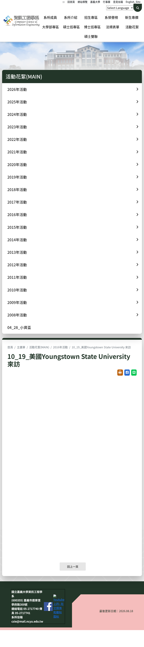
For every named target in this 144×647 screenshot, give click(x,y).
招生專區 (91, 17)
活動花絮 (132, 26)
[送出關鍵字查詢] (137, 8)
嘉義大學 (95, 2)
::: (64, 2)
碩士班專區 (71, 26)
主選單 (21, 347)
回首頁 (71, 2)
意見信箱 (118, 2)
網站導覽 (82, 2)
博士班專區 (92, 26)
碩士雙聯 (91, 36)
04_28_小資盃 (19, 327)
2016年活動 (60, 347)
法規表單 (112, 26)
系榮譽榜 (111, 17)
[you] (58, 606)
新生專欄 (131, 17)
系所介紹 (70, 17)
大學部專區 (50, 26)
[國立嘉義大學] (21, 20)
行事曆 (106, 2)
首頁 (10, 347)
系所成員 (50, 17)
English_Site (133, 2)
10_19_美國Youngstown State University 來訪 (101, 347)
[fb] (48, 606)
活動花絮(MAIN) (39, 347)
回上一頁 (72, 566)
